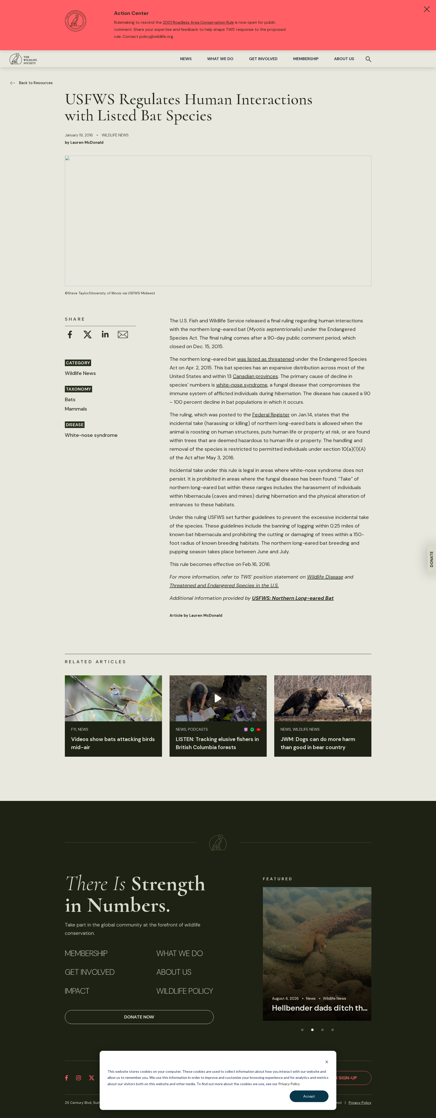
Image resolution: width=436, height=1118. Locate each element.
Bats (70, 399)
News (186, 58)
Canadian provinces (255, 376)
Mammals (76, 409)
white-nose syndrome (241, 385)
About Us (344, 58)
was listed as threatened (265, 359)
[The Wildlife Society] (23, 59)
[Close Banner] (427, 9)
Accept (309, 1096)
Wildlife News (115, 135)
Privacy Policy (289, 1084)
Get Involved (263, 58)
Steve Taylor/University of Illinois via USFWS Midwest (111, 293)
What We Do (220, 58)
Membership (306, 58)
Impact (77, 991)
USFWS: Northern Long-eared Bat (293, 598)
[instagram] (78, 1078)
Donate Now (139, 1017)
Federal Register (271, 414)
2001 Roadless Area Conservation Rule (198, 22)
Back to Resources (36, 82)
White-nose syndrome (91, 435)
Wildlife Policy (184, 991)
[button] (302, 1029)
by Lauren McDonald (84, 142)
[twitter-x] (91, 1078)
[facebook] (66, 1078)
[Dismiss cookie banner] (327, 1062)
